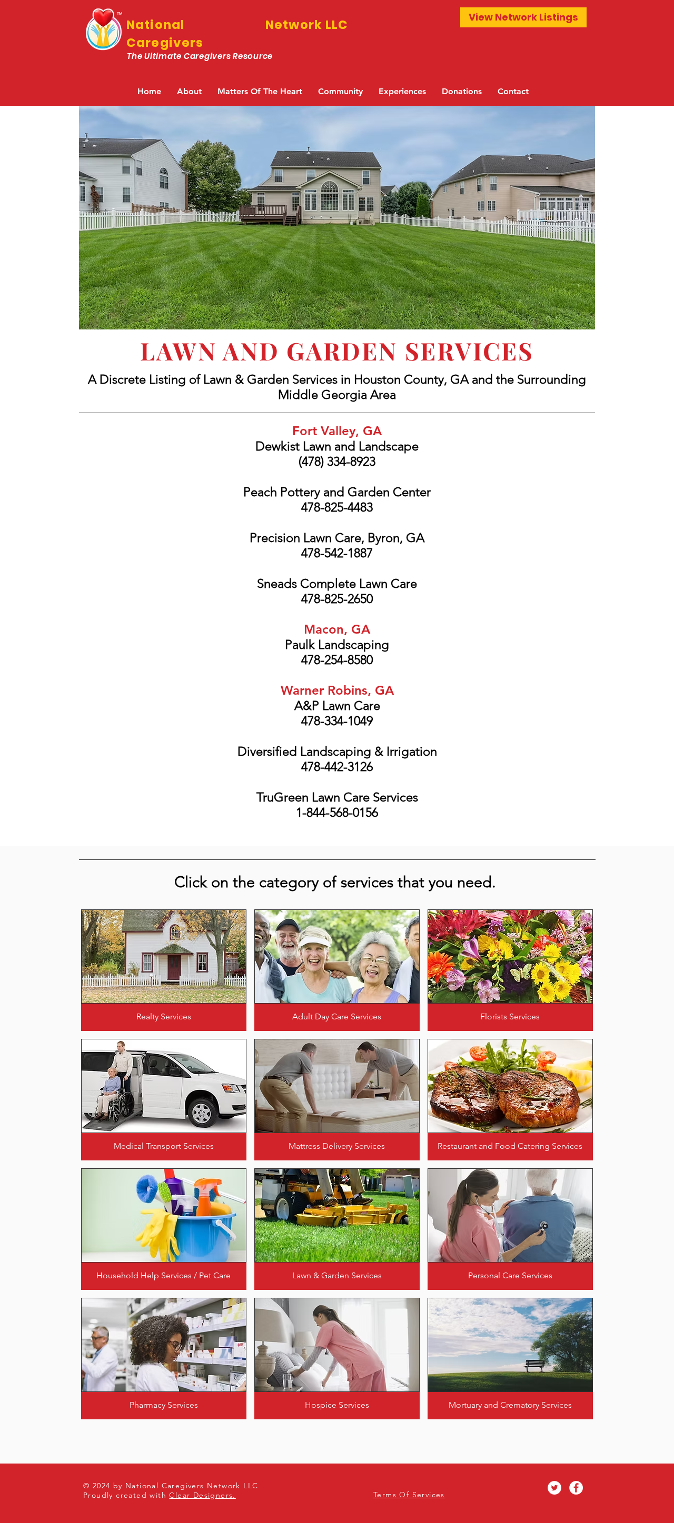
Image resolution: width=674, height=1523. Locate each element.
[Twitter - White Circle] (554, 1488)
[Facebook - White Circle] (576, 1488)
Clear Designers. (202, 1495)
